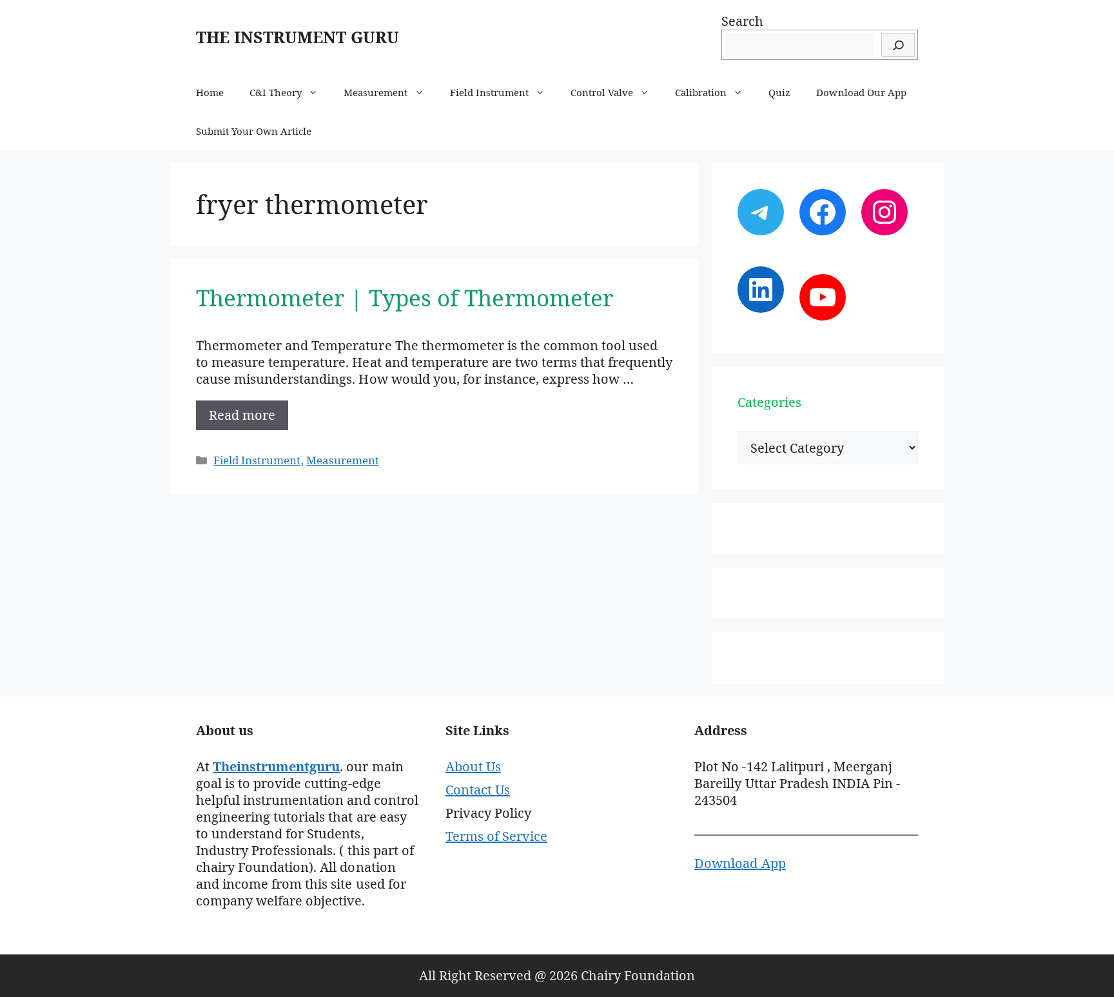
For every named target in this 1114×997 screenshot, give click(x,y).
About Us (473, 766)
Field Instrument (489, 92)
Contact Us (477, 789)
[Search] (898, 45)
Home (210, 92)
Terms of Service (496, 836)
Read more (242, 415)
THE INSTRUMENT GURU (297, 37)
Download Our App (861, 92)
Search (742, 21)
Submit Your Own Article (253, 130)
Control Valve (602, 92)
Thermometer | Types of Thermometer (404, 297)
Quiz (779, 92)
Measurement (375, 92)
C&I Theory (275, 92)
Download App (739, 863)
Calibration (701, 92)
